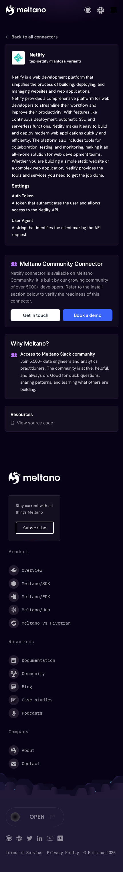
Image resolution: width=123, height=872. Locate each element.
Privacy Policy (63, 852)
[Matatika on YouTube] (50, 838)
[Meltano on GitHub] (9, 838)
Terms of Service (24, 852)
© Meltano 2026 (100, 852)
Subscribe (34, 527)
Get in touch (35, 315)
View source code (35, 422)
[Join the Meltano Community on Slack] (100, 10)
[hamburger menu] (113, 10)
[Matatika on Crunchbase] (60, 838)
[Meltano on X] (29, 838)
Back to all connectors (34, 37)
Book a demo (88, 315)
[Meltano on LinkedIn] (39, 838)
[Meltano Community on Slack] (19, 838)
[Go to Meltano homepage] (26, 10)
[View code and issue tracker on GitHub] (88, 10)
